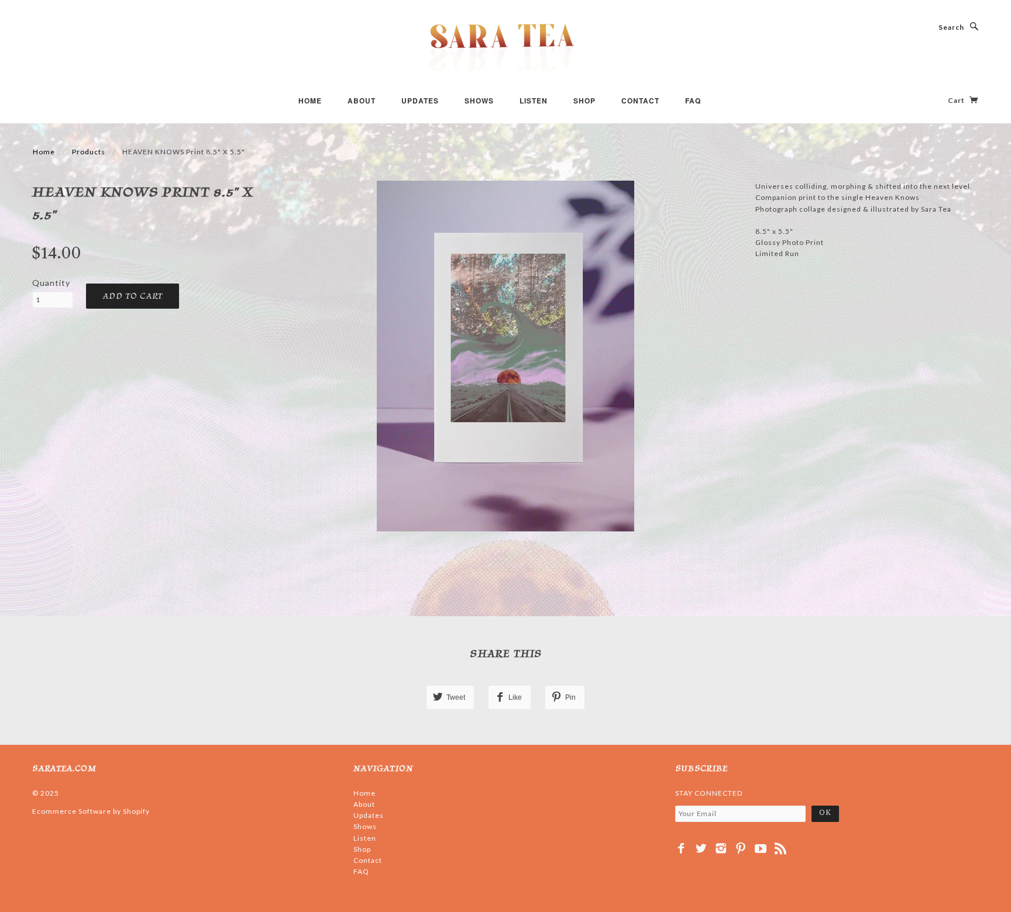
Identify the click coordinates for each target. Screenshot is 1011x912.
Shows (479, 100)
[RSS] (781, 848)
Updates (420, 100)
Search (951, 27)
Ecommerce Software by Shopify (91, 811)
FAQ (693, 100)
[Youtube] (761, 848)
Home (310, 100)
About (362, 100)
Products (88, 151)
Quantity (51, 283)
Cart (957, 100)
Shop (584, 100)
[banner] (505, 47)
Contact (640, 100)
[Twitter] (701, 848)
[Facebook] (681, 848)
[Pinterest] (741, 848)
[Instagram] (721, 848)
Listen (534, 100)
